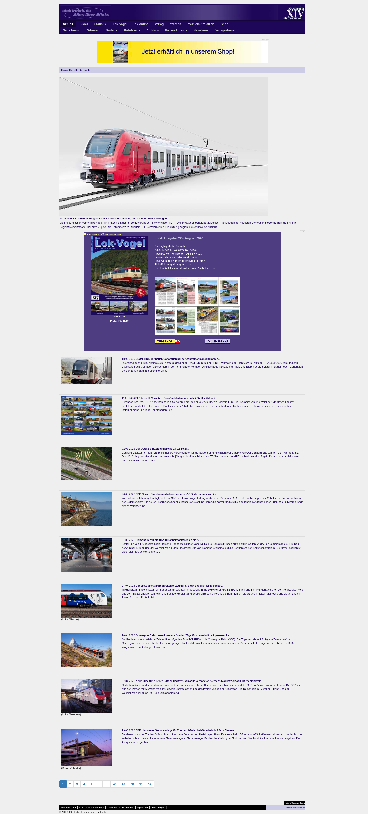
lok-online (141, 24)
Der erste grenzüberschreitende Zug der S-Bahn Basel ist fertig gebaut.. (179, 585)
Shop (225, 24)
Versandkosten (68, 807)
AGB (81, 807)
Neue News (71, 30)
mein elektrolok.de (201, 24)
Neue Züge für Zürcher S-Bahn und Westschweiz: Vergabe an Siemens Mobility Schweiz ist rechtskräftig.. (199, 681)
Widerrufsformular (95, 807)
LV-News (91, 30)
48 (114, 784)
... (98, 784)
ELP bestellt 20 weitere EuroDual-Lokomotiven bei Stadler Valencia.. (176, 398)
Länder (109, 30)
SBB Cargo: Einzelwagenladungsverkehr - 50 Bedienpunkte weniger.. (177, 494)
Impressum (142, 807)
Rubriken (131, 30)
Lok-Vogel (120, 24)
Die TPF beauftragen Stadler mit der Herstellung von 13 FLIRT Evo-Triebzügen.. (120, 218)
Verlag (159, 24)
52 (149, 784)
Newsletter (201, 30)
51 (141, 784)
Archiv (152, 30)
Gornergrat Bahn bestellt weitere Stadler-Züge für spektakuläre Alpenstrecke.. (183, 635)
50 (132, 784)
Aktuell (68, 24)
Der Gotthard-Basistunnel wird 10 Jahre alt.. (162, 448)
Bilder (83, 24)
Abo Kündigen (158, 807)
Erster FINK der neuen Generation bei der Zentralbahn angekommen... (178, 358)
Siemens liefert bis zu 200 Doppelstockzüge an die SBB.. (170, 540)
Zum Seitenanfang (295, 803)
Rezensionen (175, 30)
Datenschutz (113, 807)
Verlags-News (225, 30)
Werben (175, 24)
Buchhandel (128, 807)
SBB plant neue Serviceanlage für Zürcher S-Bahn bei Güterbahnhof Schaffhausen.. (186, 730)
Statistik (100, 24)
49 (123, 784)
